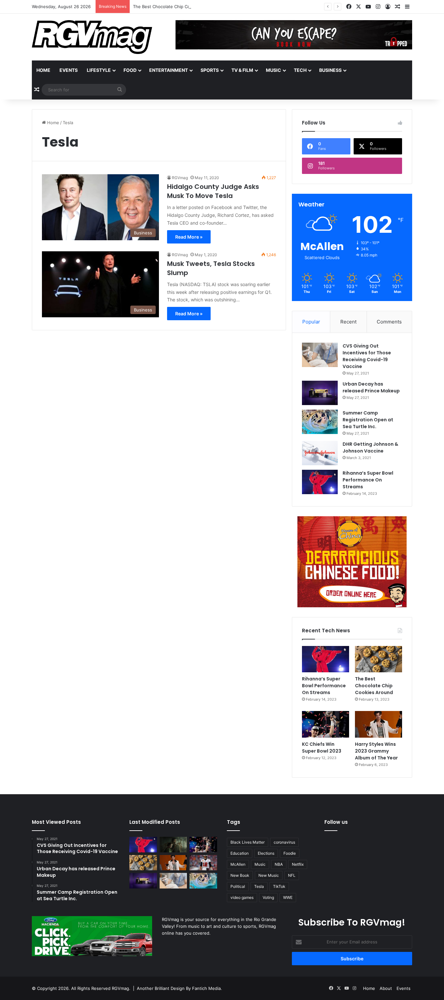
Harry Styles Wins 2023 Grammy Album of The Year (376, 751)
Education (239, 853)
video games (242, 897)
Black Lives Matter (247, 842)
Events (68, 70)
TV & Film (242, 70)
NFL (291, 875)
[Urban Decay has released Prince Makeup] (320, 393)
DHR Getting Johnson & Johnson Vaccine (370, 447)
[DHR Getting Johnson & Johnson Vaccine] (320, 453)
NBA (279, 864)
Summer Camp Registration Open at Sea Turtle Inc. (368, 420)
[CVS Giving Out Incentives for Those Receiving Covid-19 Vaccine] (320, 355)
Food (130, 70)
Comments (389, 322)
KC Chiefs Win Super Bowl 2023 (321, 747)
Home (43, 70)
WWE (288, 897)
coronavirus (284, 842)
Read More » (188, 237)
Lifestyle (99, 70)
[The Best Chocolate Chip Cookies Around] (378, 659)
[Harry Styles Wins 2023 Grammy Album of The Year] (378, 724)
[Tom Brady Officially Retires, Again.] (203, 863)
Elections (266, 853)
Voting (268, 897)
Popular (311, 322)
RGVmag (180, 177)
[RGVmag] (92, 37)
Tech (300, 70)
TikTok (279, 886)
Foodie (289, 853)
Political (237, 886)
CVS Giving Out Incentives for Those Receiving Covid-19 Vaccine (367, 356)
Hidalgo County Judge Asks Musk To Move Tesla (213, 191)
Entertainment (168, 70)
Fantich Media (206, 988)
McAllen (237, 864)
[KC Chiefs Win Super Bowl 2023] (325, 724)
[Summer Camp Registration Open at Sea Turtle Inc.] (320, 422)
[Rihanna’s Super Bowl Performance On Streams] (320, 482)
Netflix (298, 864)
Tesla (259, 886)
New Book (239, 875)
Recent (348, 322)
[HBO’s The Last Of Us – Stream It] (173, 844)
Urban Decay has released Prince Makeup (371, 387)
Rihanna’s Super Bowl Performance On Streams (368, 480)
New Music (268, 875)
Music (273, 70)
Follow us (336, 822)
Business (330, 70)
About (386, 988)
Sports (210, 70)
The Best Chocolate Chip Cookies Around (175, 6)
